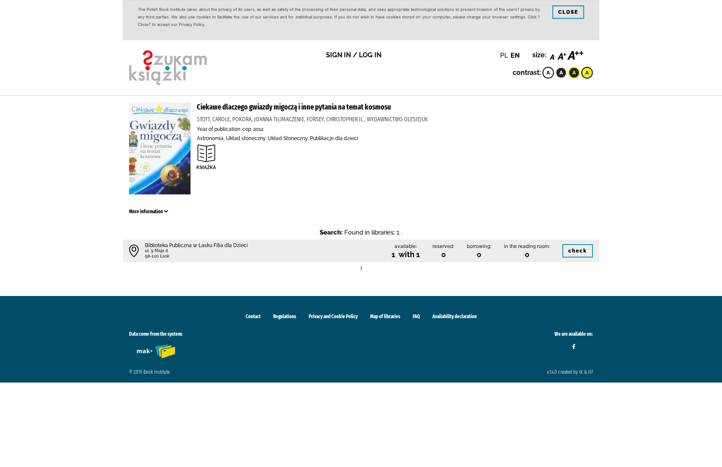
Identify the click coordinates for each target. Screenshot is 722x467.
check (577, 251)
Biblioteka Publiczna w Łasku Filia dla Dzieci (196, 245)
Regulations (284, 316)
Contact (253, 316)
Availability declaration (454, 316)
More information (146, 211)
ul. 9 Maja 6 (156, 250)
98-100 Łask (157, 256)
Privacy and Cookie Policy (333, 316)
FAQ (416, 316)
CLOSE (568, 12)
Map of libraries (385, 316)
